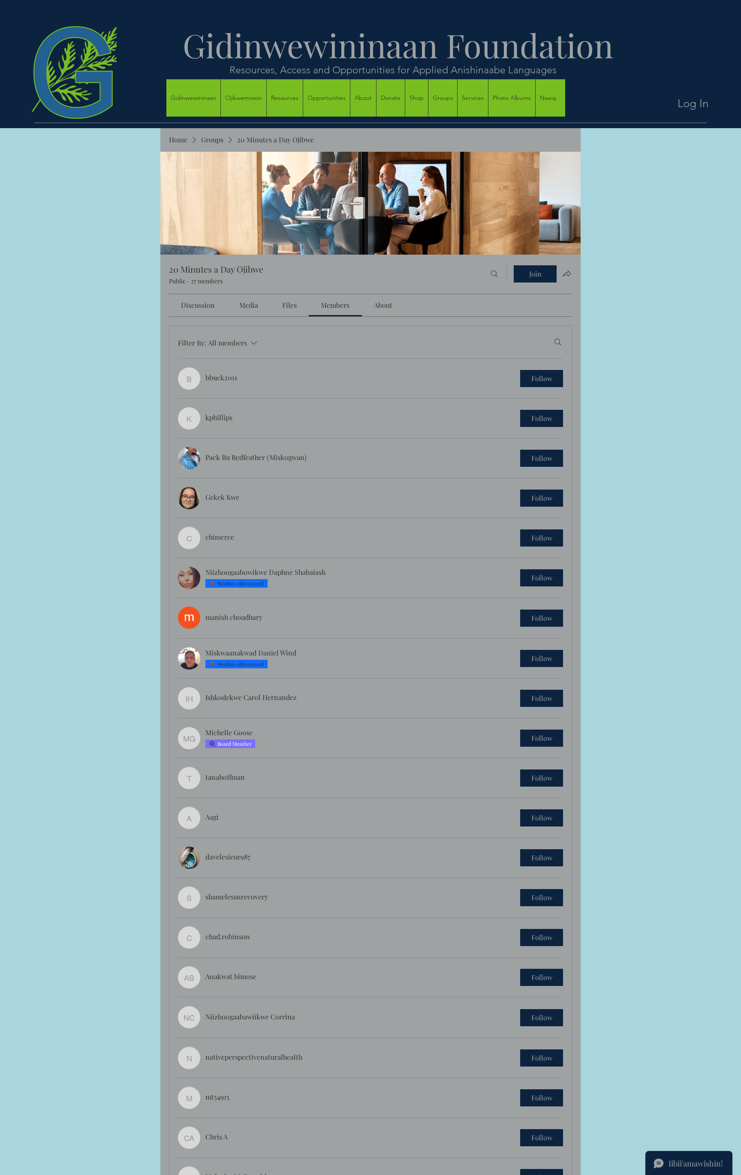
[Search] (494, 273)
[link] (198, 305)
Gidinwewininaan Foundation (389, 44)
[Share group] (567, 273)
